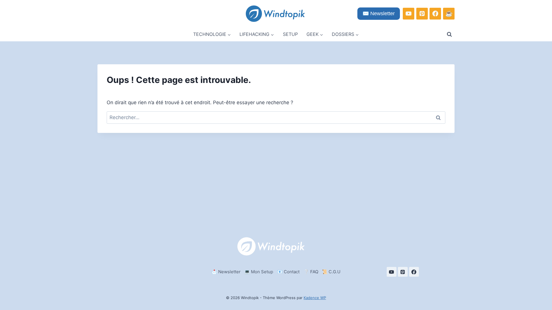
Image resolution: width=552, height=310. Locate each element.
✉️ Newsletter (379, 13)
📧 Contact (288, 271)
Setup (290, 34)
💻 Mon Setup (258, 271)
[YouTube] (408, 13)
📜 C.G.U (331, 271)
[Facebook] (435, 13)
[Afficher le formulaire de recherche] (449, 34)
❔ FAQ (311, 271)
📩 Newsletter (226, 271)
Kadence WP (315, 297)
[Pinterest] (422, 13)
